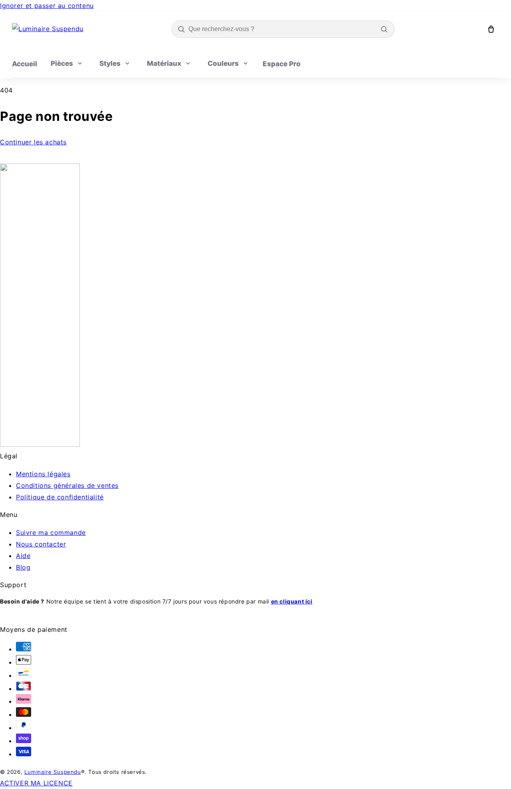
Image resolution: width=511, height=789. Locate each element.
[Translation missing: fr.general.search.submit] (384, 29)
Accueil (24, 64)
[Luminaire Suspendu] (47, 29)
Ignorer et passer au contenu (47, 6)
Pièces (62, 63)
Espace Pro (282, 64)
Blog (23, 567)
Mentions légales (43, 474)
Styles (110, 63)
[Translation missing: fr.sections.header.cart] (491, 29)
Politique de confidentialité (60, 497)
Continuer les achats (33, 142)
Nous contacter (41, 544)
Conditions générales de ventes (67, 485)
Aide (23, 556)
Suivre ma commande (51, 533)
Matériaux (164, 63)
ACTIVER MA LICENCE (36, 783)
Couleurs (223, 63)
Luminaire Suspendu (52, 772)
